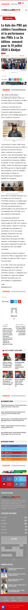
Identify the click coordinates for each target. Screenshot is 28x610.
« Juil (13, 559)
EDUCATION (4, 532)
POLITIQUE (3, 529)
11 (6, 550)
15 (21, 550)
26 (10, 555)
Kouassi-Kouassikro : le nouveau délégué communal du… (15, 579)
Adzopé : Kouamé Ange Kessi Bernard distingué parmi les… (17, 574)
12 (10, 550)
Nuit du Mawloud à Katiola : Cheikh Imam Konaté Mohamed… (16, 590)
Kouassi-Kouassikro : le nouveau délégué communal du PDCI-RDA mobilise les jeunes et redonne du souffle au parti (14, 419)
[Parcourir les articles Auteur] (14, 311)
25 (6, 555)
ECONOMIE (3, 53)
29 (21, 555)
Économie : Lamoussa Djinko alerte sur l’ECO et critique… (17, 585)
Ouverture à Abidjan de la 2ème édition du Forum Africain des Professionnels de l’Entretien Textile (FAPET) (20, 330)
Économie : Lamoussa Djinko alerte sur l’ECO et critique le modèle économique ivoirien (13, 426)
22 (21, 552)
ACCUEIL (5, 598)
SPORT (20, 600)
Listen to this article (6, 15)
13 (13, 550)
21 (17, 552)
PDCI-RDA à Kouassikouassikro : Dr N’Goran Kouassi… (16, 569)
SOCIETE (3, 520)
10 (3, 550)
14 (17, 550)
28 (17, 555)
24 (3, 555)
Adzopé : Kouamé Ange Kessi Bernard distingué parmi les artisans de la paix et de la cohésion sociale (13, 412)
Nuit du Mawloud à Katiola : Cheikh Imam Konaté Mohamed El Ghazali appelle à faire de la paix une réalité (13, 433)
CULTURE (3, 526)
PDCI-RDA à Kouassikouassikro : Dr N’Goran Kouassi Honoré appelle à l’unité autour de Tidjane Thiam (13, 405)
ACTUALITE (5, 354)
